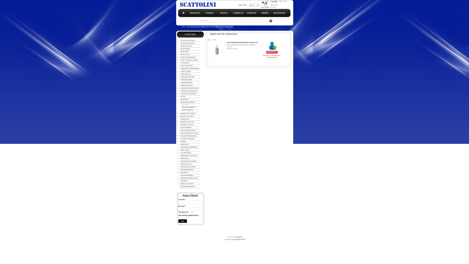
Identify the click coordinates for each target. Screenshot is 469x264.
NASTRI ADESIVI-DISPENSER (189, 147)
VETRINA (209, 13)
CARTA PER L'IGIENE (186, 79)
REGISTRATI (279, 13)
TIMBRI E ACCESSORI (187, 183)
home (183, 14)
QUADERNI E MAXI (186, 164)
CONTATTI (239, 232)
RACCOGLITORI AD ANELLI (188, 167)
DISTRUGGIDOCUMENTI (211, 27)
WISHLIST (251, 13)
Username (182, 199)
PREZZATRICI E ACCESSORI (188, 161)
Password (182, 206)
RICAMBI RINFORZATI (187, 169)
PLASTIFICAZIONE (186, 153)
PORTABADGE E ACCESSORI (189, 155)
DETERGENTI (184, 99)
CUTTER (183, 96)
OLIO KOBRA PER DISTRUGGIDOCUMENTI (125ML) (244, 42)
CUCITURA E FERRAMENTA (188, 93)
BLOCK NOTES (185, 51)
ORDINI (264, 13)
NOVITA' (224, 13)
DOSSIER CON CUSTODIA (188, 113)
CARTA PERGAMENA (186, 82)
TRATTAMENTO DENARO (188, 186)
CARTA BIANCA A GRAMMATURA (190, 68)
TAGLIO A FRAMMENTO (188, 107)
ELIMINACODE (185, 119)
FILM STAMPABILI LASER (188, 130)
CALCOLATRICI (185, 63)
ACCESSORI (228, 27)
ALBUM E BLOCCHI (186, 46)
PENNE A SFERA (185, 150)
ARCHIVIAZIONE (185, 49)
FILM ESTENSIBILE (186, 127)
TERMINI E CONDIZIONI (197, 232)
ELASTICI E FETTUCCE (187, 116)
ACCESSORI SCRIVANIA (187, 43)
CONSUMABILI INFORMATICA (189, 91)
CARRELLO (238, 13)
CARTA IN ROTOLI (186, 74)
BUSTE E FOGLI (185, 54)
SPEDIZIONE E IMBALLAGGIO (189, 178)
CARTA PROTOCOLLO (187, 85)
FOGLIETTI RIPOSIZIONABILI (189, 136)
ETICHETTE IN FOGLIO (187, 124)
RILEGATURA (184, 172)
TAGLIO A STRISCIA (187, 110)
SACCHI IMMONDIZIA (187, 175)
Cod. (209, 40)
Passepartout (238, 237)
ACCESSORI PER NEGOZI (188, 40)
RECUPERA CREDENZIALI (189, 215)
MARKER (183, 141)
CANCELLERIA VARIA (187, 65)
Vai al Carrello (265, 7)
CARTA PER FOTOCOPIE (187, 77)
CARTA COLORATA (186, 71)
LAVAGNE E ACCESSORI (187, 138)
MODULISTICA (185, 144)
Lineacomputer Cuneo (238, 239)
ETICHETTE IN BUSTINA (187, 122)
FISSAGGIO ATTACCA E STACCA (190, 133)
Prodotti (198, 27)
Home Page (190, 27)
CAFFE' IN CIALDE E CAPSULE (189, 60)
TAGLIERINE (184, 181)
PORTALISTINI (184, 158)
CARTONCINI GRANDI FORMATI (190, 88)
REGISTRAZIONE (182, 232)
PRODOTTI (195, 13)
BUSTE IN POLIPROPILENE (188, 57)
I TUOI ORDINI (229, 232)
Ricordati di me (184, 212)
